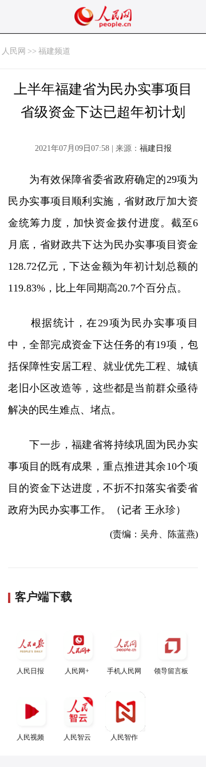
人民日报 (30, 671)
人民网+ (77, 671)
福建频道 (54, 51)
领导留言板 (171, 671)
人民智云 (77, 737)
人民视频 (30, 737)
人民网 (14, 51)
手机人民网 (124, 671)
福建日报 (156, 148)
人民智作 (124, 737)
